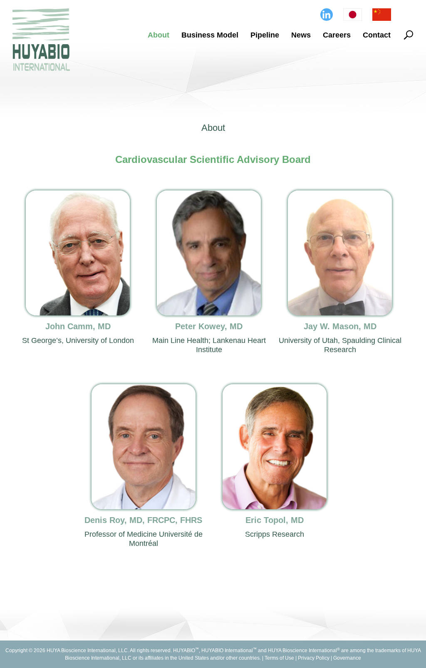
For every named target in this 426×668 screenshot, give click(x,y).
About (158, 35)
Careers (337, 35)
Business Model (209, 35)
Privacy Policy (313, 658)
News (301, 35)
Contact (377, 35)
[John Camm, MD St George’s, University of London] (82, 196)
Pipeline (264, 35)
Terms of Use (279, 658)
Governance (347, 658)
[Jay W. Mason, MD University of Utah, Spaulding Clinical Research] (343, 196)
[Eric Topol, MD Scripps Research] (278, 389)
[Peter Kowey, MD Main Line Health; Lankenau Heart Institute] (213, 196)
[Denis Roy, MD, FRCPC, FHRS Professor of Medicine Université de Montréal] (147, 389)
